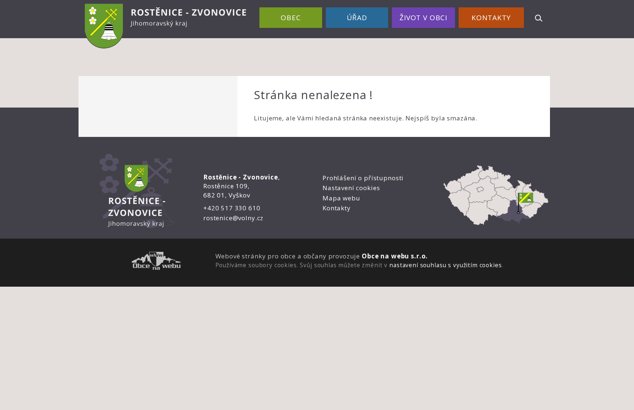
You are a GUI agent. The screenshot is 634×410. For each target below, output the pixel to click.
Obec (290, 17)
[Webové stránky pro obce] (156, 262)
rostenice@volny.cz (233, 218)
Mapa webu (341, 198)
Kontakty (491, 17)
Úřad (357, 17)
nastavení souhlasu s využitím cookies (445, 265)
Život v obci (423, 17)
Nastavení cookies (351, 188)
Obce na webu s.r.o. (395, 256)
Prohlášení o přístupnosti (363, 178)
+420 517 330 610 (231, 208)
